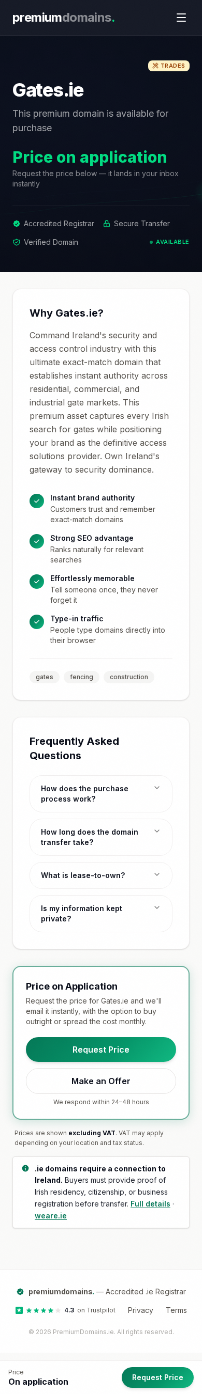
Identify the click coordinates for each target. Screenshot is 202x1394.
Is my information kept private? (81, 913)
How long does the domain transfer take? (89, 837)
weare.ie (51, 1215)
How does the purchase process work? (84, 793)
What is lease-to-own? (83, 875)
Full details (150, 1203)
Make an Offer (101, 1081)
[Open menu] (181, 17)
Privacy (140, 1310)
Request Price (101, 1049)
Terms (176, 1310)
